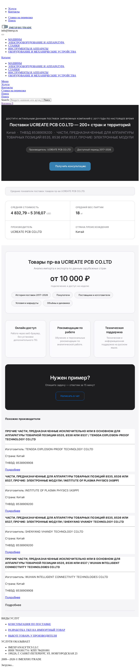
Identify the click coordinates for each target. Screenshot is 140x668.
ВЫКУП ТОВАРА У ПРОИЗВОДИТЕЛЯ (32, 635)
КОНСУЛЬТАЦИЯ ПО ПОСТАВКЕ (29, 624)
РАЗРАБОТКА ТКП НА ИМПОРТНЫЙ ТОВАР (36, 629)
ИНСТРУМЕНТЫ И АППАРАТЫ (28, 48)
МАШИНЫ (15, 39)
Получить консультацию (70, 166)
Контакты (14, 11)
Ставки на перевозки (20, 17)
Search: (5, 99)
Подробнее (12, 469)
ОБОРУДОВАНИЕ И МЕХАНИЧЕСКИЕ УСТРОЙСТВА (42, 51)
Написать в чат (70, 396)
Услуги (12, 8)
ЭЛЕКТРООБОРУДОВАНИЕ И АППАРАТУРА (36, 42)
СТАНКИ (14, 45)
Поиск (12, 20)
